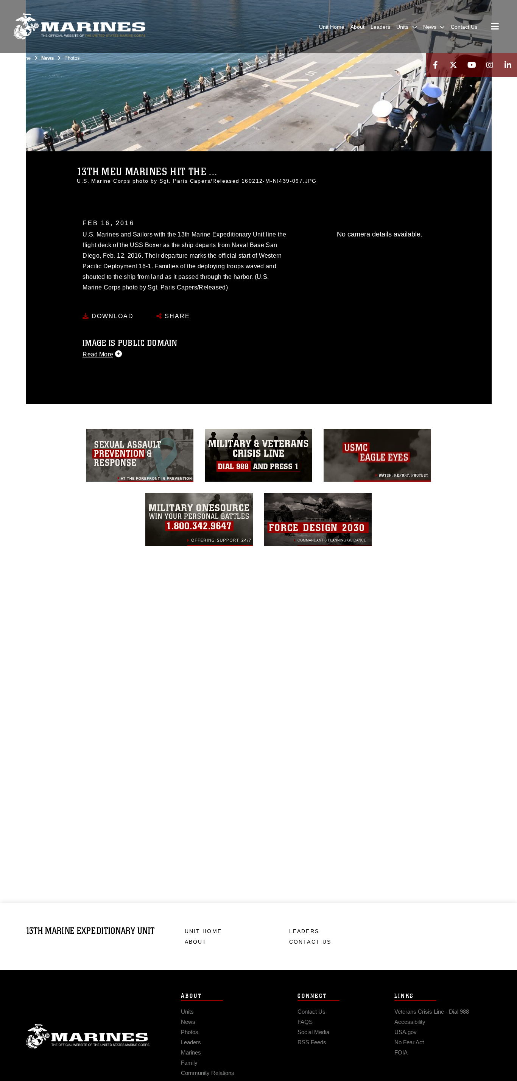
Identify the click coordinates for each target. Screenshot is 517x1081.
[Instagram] (490, 65)
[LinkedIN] (508, 65)
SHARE (176, 316)
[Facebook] (435, 65)
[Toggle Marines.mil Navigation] (495, 26)
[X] (453, 65)
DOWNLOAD (111, 316)
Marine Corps (88, 1036)
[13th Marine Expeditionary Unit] (79, 26)
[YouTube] (471, 65)
